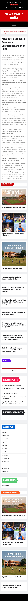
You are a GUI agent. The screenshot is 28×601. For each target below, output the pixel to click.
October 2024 (5, 435)
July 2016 (4, 442)
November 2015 (6, 468)
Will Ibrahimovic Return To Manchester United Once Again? (13, 313)
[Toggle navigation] (14, 24)
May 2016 (4, 448)
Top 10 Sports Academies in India (12, 268)
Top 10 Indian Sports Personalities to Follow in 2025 (13, 235)
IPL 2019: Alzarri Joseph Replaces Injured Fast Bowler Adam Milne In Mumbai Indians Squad (12, 350)
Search (6, 361)
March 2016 (5, 455)
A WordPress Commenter (8, 418)
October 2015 (5, 471)
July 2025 (4, 432)
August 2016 (5, 439)
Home (3, 30)
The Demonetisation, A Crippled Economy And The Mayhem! (11, 278)
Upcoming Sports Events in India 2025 (13, 207)
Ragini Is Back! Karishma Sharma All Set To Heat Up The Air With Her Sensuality (13, 290)
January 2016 (5, 461)
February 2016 (5, 458)
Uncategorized (5, 485)
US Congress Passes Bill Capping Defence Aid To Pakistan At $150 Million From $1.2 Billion (14, 325)
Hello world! (20, 418)
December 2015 (6, 465)
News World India (14, 16)
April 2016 (4, 452)
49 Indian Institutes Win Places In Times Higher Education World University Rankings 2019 (14, 302)
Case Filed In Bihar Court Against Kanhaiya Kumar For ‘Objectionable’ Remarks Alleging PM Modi (13, 337)
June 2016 (4, 445)
